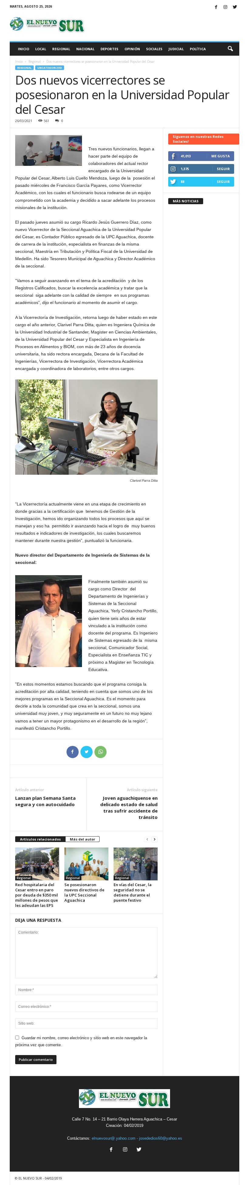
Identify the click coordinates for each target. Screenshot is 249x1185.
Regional (61, 49)
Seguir (223, 168)
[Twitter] (234, 7)
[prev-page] (147, 839)
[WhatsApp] (100, 752)
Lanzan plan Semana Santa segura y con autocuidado (45, 801)
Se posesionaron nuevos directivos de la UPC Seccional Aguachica (84, 892)
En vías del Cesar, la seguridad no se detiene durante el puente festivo (133, 892)
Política (198, 49)
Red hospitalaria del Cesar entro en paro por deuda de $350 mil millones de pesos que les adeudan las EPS (36, 895)
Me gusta (220, 156)
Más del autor (82, 839)
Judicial (176, 49)
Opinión (132, 49)
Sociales (154, 49)
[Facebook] (216, 7)
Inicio (23, 49)
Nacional (85, 49)
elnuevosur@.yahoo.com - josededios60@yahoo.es (137, 1138)
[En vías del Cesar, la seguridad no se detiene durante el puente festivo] (136, 864)
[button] (230, 49)
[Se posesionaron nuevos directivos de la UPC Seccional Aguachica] (86, 864)
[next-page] (155, 839)
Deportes (109, 49)
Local (40, 49)
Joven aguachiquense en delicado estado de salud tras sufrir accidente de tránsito (129, 807)
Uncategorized (49, 68)
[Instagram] (225, 7)
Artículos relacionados (40, 839)
